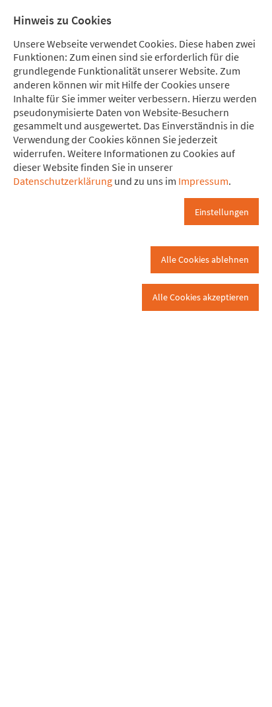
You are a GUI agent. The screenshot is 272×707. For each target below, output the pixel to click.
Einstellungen (222, 212)
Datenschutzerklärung (62, 180)
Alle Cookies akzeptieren (201, 297)
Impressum (203, 180)
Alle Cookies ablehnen (205, 259)
